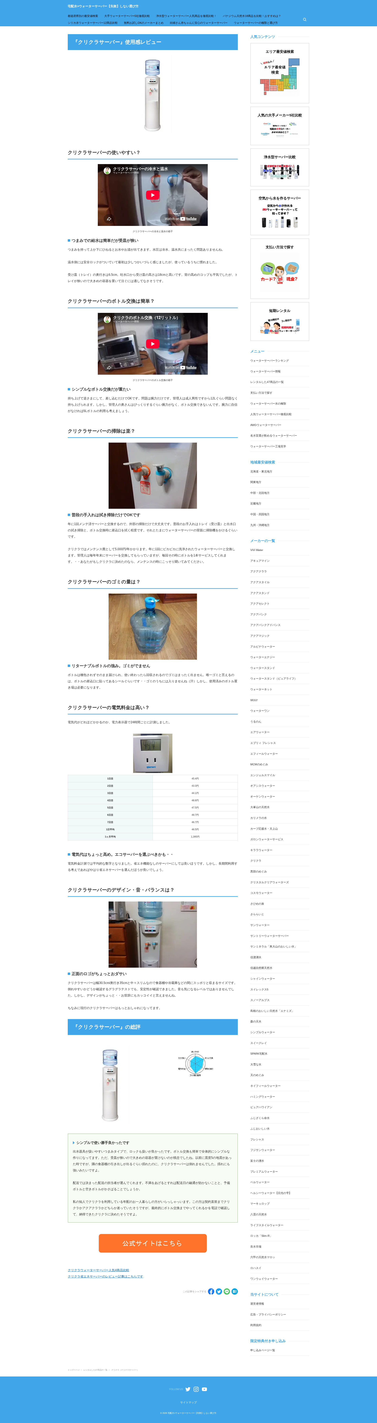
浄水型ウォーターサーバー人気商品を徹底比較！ (186, 15)
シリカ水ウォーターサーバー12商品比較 (93, 22)
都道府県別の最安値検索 (83, 15)
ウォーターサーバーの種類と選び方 (256, 22)
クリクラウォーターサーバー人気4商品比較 (98, 1270)
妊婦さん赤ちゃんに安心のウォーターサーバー (199, 22)
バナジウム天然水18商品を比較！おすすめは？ (252, 15)
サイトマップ (188, 1402)
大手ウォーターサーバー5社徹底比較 (127, 15)
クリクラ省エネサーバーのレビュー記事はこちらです (105, 1276)
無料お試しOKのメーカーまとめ (144, 22)
